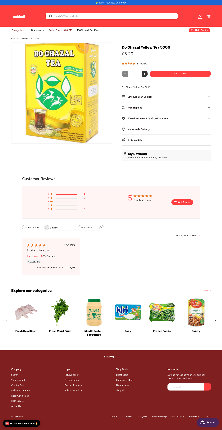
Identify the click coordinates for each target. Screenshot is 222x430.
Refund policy (72, 374)
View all (207, 290)
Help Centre (17, 400)
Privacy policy (72, 379)
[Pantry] (196, 312)
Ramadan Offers (124, 379)
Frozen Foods (162, 331)
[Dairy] (128, 312)
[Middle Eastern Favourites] (94, 312)
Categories (18, 30)
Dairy (128, 331)
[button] (209, 16)
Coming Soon (18, 385)
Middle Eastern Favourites (93, 333)
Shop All (120, 390)
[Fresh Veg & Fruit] (59, 312)
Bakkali (20, 416)
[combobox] (112, 16)
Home (13, 38)
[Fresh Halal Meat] (25, 312)
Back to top (109, 356)
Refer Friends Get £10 (60, 30)
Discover (36, 30)
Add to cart (180, 73)
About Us (16, 406)
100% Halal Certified (88, 30)
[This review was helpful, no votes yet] (66, 267)
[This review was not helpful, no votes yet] (71, 267)
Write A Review (182, 202)
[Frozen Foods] (162, 312)
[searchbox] (32, 227)
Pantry (196, 331)
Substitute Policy (73, 390)
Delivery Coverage (20, 390)
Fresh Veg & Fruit (60, 331)
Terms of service (73, 385)
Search (14, 374)
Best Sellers (122, 374)
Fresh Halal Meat (26, 331)
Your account (18, 379)
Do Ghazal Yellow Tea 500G (29, 38)
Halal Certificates (20, 395)
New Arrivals (122, 385)
